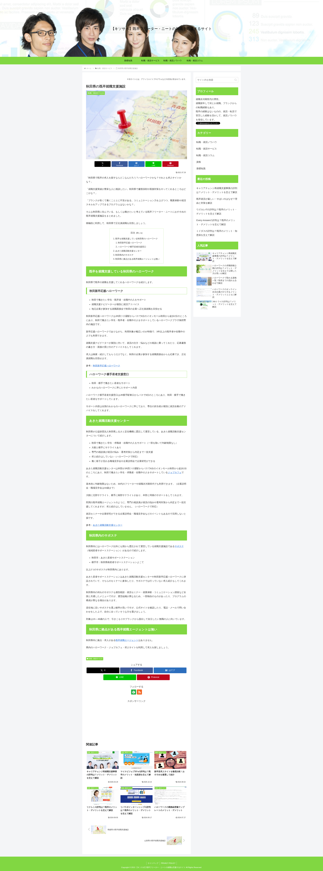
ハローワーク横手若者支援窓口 (132, 247)
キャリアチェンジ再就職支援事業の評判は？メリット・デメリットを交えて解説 (216, 190)
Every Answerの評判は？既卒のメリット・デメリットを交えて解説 (215, 222)
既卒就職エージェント (127, 640)
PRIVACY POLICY (168, 863)
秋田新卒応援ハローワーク (130, 242)
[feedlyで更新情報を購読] (133, 692)
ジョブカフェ (174, 472)
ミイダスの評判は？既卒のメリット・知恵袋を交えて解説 (216, 233)
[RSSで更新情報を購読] (139, 692)
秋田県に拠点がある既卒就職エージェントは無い (137, 259)
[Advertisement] (136, 720)
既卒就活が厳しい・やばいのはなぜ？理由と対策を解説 (216, 201)
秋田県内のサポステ (124, 255)
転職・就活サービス (95, 659)
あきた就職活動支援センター (128, 251)
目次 (133, 233)
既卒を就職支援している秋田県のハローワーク (136, 238)
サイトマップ (153, 863)
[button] (235, 79)
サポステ (179, 546)
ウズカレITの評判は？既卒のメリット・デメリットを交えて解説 (216, 211)
